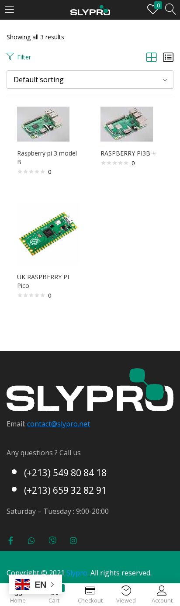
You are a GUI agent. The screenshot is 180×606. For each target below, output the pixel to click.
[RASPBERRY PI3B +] (126, 123)
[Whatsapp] (31, 540)
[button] (90, 79)
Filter (24, 57)
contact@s (44, 424)
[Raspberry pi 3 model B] (43, 123)
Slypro (76, 573)
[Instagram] (73, 540)
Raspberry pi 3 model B (47, 157)
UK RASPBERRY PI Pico (43, 281)
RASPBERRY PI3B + (128, 153)
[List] (168, 57)
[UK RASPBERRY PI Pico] (48, 233)
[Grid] (151, 57)
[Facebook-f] (10, 540)
